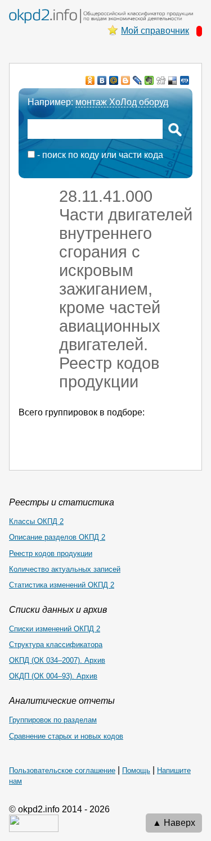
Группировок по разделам (53, 720)
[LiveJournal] (137, 80)
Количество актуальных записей (64, 569)
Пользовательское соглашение (62, 770)
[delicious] (173, 80)
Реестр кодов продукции (50, 553)
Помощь (136, 770)
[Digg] (161, 80)
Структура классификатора (55, 644)
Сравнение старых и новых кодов (66, 736)
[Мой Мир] (114, 80)
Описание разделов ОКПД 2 (57, 537)
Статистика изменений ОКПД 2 (61, 585)
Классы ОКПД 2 (36, 521)
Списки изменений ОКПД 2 (54, 629)
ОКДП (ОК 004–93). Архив (53, 676)
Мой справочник (155, 30)
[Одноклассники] (90, 80)
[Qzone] (185, 80)
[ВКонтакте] (102, 80)
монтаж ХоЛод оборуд (121, 102)
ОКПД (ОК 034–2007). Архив (57, 660)
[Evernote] (149, 80)
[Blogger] (126, 80)
